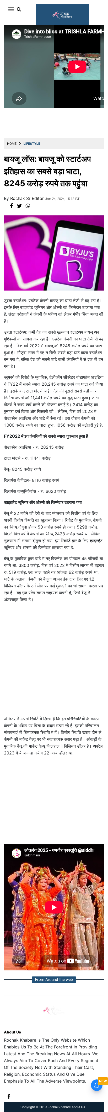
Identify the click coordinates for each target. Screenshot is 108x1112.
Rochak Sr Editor (27, 198)
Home (12, 144)
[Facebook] (9, 1096)
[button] (10, 9)
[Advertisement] (54, 661)
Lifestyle (32, 144)
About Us (12, 1032)
